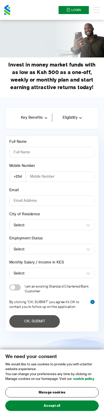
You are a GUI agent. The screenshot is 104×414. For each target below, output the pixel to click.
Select (19, 225)
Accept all (52, 405)
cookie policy (83, 378)
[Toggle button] (15, 287)
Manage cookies (52, 392)
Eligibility (70, 117)
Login (76, 10)
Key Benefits (32, 117)
